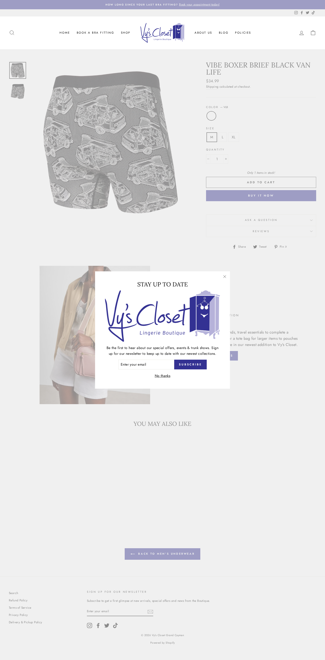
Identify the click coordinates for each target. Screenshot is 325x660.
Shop (125, 33)
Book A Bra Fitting (95, 33)
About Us (203, 33)
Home (64, 33)
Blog (223, 33)
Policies (243, 33)
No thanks (162, 375)
